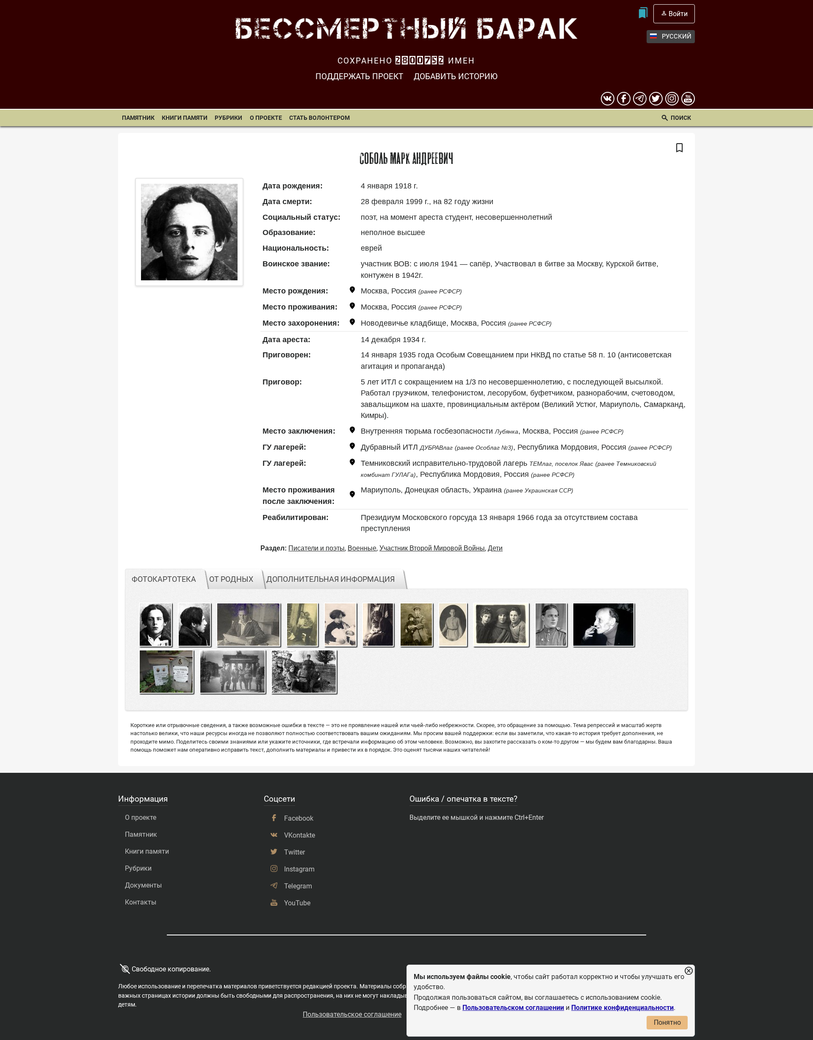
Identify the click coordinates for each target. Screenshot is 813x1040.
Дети (495, 548)
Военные (362, 548)
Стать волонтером (319, 118)
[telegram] (640, 98)
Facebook (298, 818)
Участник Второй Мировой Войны (432, 548)
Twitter (294, 852)
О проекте (266, 118)
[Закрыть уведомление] (688, 971)
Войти (678, 14)
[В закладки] (679, 148)
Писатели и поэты (316, 548)
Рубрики (228, 118)
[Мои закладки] (643, 13)
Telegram (298, 886)
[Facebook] (623, 98)
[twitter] (656, 98)
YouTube (297, 903)
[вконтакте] (607, 98)
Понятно (667, 1022)
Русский (676, 36)
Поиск (681, 118)
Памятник (138, 118)
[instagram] (672, 98)
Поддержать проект (359, 76)
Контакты (140, 902)
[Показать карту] (352, 291)
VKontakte (299, 835)
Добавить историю (456, 76)
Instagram (299, 869)
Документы (143, 885)
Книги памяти (184, 118)
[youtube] (688, 98)
